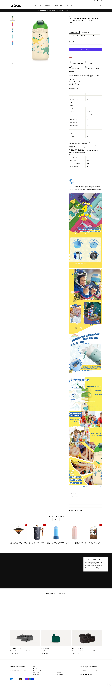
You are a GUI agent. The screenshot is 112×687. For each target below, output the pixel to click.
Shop (36, 5)
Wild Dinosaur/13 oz (74, 32)
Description (73, 493)
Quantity (71, 39)
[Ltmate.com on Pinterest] (91, 674)
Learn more (14, 653)
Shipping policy (74, 496)
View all (56, 519)
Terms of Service (36, 672)
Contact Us (73, 505)
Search (58, 666)
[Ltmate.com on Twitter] (88, 674)
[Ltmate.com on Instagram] (81, 674)
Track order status (60, 674)
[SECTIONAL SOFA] (25, 638)
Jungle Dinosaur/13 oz (74, 35)
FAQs (34, 666)
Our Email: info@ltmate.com (15, 0)
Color (70, 29)
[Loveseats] (56, 638)
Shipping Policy (36, 674)
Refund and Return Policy (37, 670)
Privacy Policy (35, 668)
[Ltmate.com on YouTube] (86, 674)
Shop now (45, 653)
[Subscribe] (97, 671)
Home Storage (48, 5)
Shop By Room (58, 5)
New (40, 5)
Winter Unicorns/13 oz (86, 35)
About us (58, 668)
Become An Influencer (70, 5)
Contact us (58, 670)
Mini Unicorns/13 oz (85, 32)
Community (59, 672)
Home (70, 16)
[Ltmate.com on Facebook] (83, 674)
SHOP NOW (76, 653)
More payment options (85, 53)
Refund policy (74, 499)
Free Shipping (71, 24)
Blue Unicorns (96, 35)
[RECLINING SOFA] (87, 638)
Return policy (74, 502)
